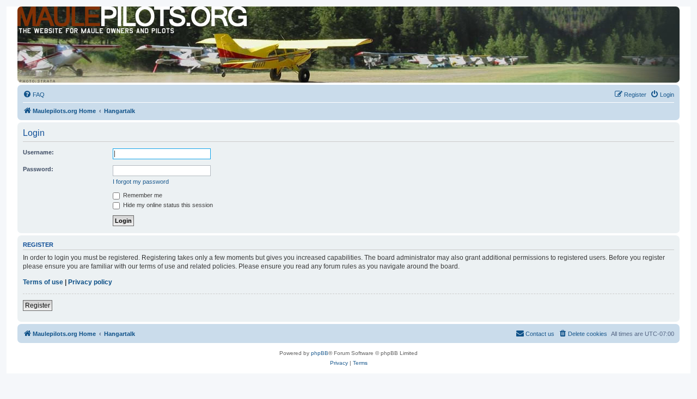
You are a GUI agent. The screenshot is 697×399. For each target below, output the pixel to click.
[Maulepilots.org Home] (67, 26)
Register (37, 305)
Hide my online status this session (167, 205)
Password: (38, 169)
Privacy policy (90, 282)
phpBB (319, 353)
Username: (38, 152)
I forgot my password (141, 181)
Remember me (141, 195)
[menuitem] (34, 94)
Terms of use (43, 282)
